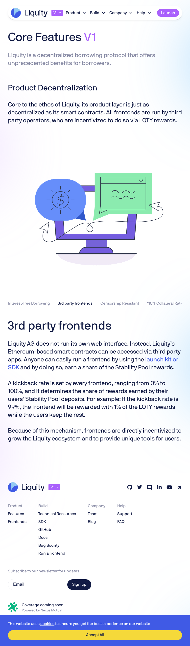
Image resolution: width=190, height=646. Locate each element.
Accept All (95, 635)
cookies (47, 624)
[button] (57, 13)
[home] (29, 13)
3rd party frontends (75, 303)
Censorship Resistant (119, 303)
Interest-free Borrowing (29, 303)
